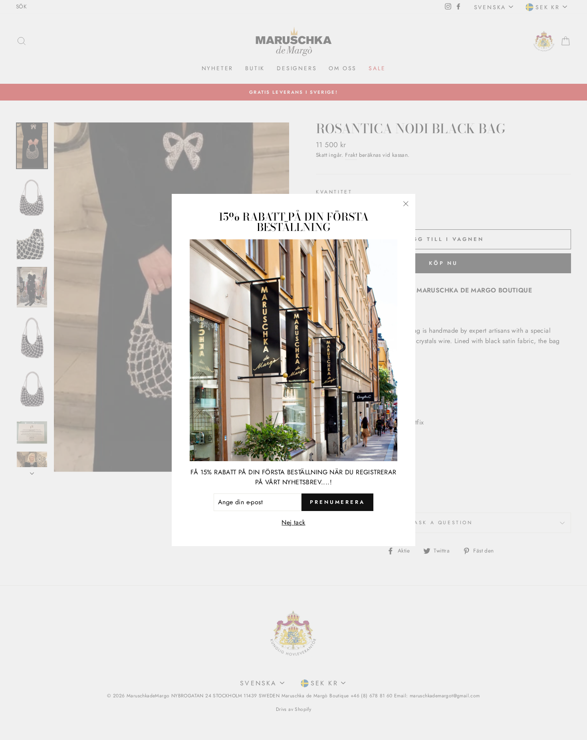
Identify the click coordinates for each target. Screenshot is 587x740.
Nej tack (293, 522)
